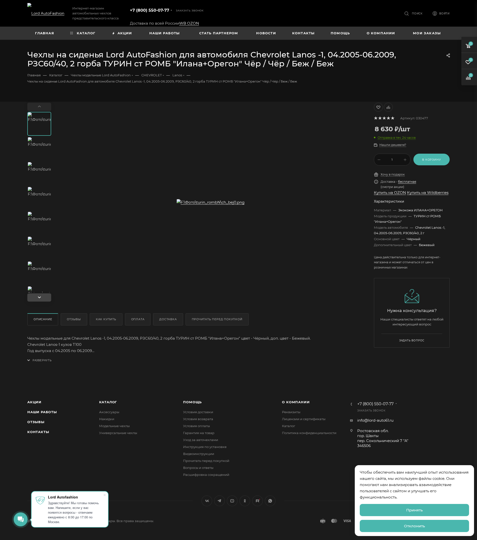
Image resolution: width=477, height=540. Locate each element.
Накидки (106, 419)
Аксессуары (109, 412)
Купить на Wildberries (427, 192)
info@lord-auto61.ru (375, 420)
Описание (43, 319)
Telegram (219, 500)
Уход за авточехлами (200, 440)
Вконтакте (206, 500)
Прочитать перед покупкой (217, 319)
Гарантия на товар (198, 433)
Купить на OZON (390, 192)
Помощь (192, 402)
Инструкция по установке (205, 447)
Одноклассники (244, 500)
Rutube (257, 500)
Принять (414, 510)
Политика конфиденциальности (309, 433)
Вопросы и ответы (198, 468)
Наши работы (42, 412)
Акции (34, 402)
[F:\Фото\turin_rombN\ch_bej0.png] (210, 202)
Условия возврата (198, 419)
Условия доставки (198, 412)
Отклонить (414, 526)
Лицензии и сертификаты (303, 419)
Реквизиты (291, 412)
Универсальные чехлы (118, 433)
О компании (296, 402)
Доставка (168, 319)
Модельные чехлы (114, 426)
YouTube (232, 500)
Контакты (38, 432)
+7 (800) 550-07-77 (149, 10)
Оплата (138, 319)
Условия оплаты (196, 426)
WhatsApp (270, 500)
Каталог (108, 402)
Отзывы (74, 319)
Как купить (106, 319)
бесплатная (407, 181)
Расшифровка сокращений (206, 475)
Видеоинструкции (198, 454)
